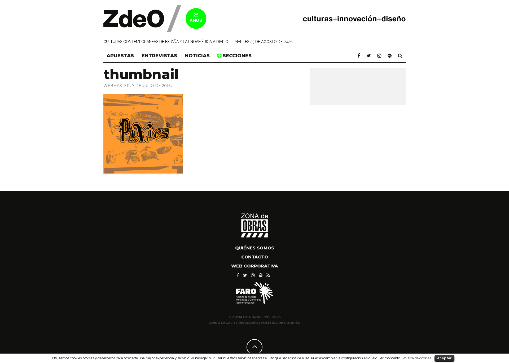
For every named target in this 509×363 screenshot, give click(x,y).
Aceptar (444, 358)
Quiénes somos (254, 247)
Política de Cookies (280, 323)
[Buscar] (400, 55)
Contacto (254, 257)
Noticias (197, 56)
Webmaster (116, 85)
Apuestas (120, 56)
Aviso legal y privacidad (233, 323)
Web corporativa (254, 266)
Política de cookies (416, 358)
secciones (236, 56)
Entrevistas (159, 56)
